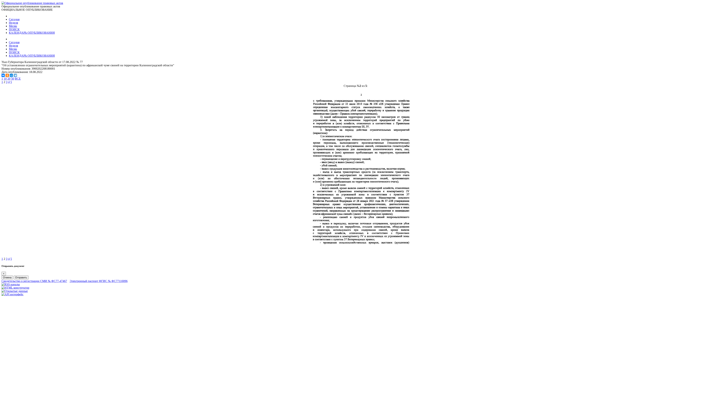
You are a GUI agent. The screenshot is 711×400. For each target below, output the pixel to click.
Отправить (21, 277)
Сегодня (14, 19)
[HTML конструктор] (15, 287)
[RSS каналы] (10, 284)
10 (5, 78)
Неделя (13, 22)
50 (12, 78)
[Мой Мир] (11, 75)
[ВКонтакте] (3, 75)
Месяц (13, 26)
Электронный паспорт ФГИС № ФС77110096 (99, 281)
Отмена (7, 277)
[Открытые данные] (14, 291)
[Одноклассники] (7, 75)
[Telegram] (15, 75)
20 (8, 78)
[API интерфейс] (12, 294)
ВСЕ (18, 78)
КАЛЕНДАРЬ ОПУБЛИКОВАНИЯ (32, 32)
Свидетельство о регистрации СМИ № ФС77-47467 (34, 281)
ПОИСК (14, 29)
